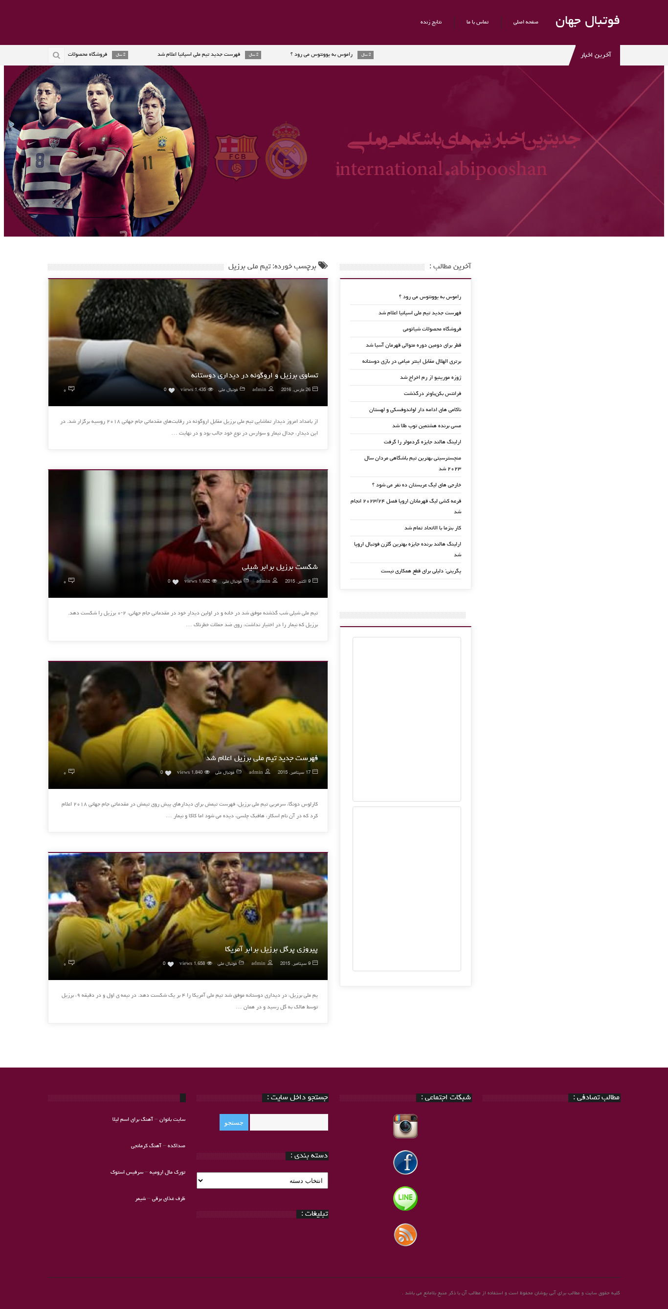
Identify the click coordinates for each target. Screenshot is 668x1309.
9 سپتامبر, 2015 (295, 964)
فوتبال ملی (228, 390)
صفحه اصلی (525, 22)
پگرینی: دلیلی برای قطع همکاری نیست (421, 571)
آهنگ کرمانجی (146, 1146)
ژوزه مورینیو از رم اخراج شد (430, 377)
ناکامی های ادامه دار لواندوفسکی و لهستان (415, 410)
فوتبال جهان (588, 21)
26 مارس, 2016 (296, 390)
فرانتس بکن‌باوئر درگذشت (432, 394)
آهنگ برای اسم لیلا (132, 1119)
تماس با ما (478, 22)
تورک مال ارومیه (167, 1172)
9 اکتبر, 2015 (298, 582)
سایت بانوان (172, 1119)
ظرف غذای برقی (168, 1199)
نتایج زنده (431, 22)
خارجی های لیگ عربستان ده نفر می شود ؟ (416, 485)
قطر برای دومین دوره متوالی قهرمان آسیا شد (413, 345)
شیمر (140, 1199)
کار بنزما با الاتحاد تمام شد (432, 528)
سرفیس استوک (128, 1172)
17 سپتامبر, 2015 (294, 773)
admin (259, 390)
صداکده (176, 1146)
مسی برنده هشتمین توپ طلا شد (426, 426)
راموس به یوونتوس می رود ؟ (430, 297)
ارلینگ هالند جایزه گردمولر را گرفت (422, 442)
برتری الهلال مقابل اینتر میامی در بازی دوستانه (411, 361)
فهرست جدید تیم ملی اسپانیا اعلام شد (420, 313)
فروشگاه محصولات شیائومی (432, 329)
